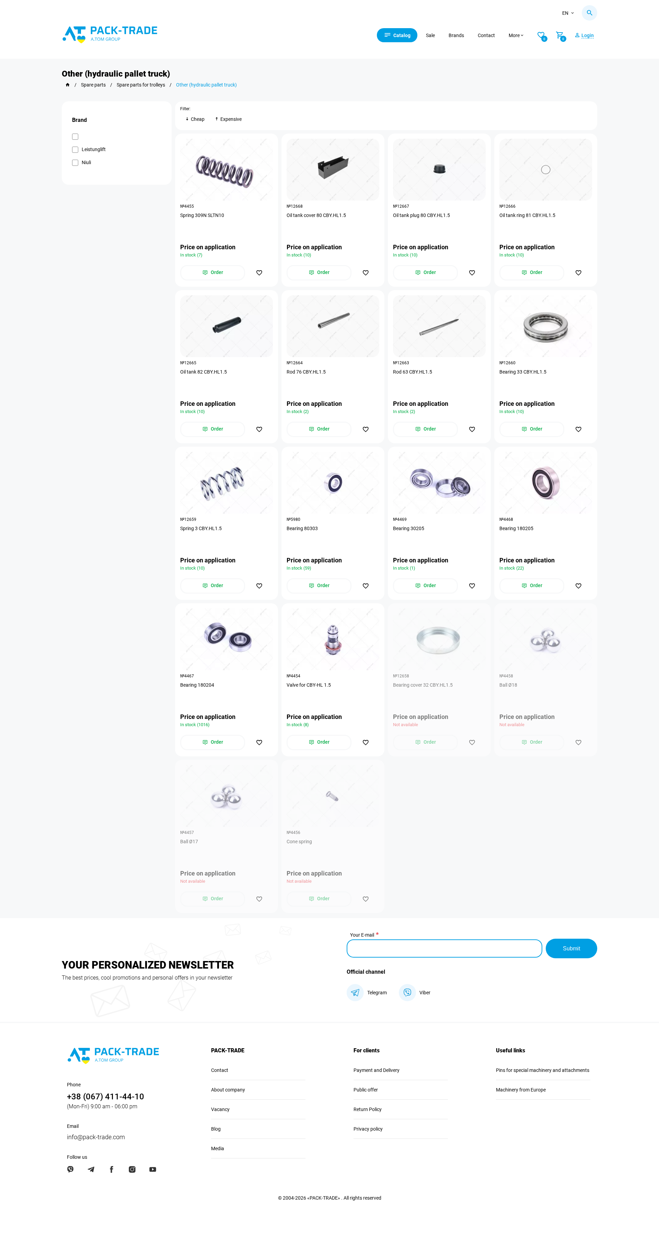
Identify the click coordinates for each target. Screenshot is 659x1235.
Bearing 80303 (302, 528)
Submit (571, 948)
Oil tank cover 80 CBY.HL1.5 (316, 215)
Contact (486, 35)
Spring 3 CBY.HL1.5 (201, 528)
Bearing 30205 (408, 528)
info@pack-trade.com (96, 1137)
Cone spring (299, 841)
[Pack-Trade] (67, 84)
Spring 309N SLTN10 (202, 215)
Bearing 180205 (516, 528)
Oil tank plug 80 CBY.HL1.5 (421, 215)
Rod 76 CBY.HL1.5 (306, 372)
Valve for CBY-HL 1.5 (309, 685)
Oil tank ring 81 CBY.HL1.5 (527, 215)
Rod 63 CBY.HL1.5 (412, 372)
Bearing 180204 (197, 685)
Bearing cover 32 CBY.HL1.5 (423, 685)
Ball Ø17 (189, 841)
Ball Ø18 (508, 685)
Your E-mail (362, 935)
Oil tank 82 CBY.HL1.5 (203, 372)
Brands (456, 35)
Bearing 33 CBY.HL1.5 (522, 372)
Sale (430, 35)
